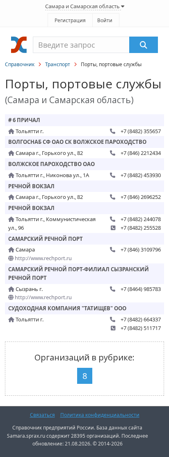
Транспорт (57, 64)
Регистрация (70, 20)
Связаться (42, 414)
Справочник (19, 64)
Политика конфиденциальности (99, 414)
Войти (104, 20)
